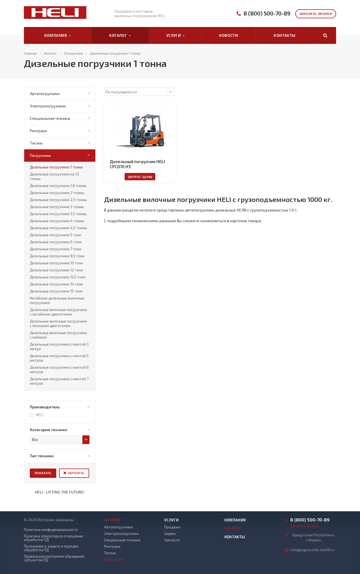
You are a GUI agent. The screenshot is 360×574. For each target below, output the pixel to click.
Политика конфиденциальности (51, 530)
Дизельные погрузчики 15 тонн (56, 291)
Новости (228, 35)
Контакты (284, 35)
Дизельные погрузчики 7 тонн (55, 249)
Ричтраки (38, 130)
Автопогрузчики (45, 93)
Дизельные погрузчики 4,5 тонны (58, 228)
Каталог (119, 35)
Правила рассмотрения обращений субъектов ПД (54, 558)
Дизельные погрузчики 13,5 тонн (58, 277)
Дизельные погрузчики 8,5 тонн (57, 256)
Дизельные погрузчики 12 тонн (56, 270)
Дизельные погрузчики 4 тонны (57, 221)
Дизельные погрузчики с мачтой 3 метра (59, 346)
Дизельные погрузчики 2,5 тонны (58, 199)
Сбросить (76, 473)
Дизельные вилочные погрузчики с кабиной (58, 334)
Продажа (172, 527)
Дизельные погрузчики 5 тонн (55, 235)
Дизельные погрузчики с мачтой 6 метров (59, 369)
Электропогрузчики (48, 105)
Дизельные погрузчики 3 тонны (57, 206)
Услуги (174, 35)
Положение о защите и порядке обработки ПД (51, 548)
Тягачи (36, 143)
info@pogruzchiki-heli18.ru (312, 550)
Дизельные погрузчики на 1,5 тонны (54, 176)
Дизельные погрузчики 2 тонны (57, 192)
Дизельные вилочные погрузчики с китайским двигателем (58, 311)
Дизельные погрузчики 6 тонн (56, 242)
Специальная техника (50, 118)
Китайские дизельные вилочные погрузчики (57, 300)
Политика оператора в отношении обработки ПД (53, 538)
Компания (56, 35)
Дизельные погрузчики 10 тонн (56, 263)
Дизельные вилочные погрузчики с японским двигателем (58, 323)
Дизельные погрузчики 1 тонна (56, 167)
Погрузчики (40, 155)
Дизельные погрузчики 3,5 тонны (58, 213)
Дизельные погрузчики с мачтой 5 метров (59, 358)
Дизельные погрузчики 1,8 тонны (58, 185)
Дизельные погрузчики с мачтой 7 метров (59, 381)
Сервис (170, 533)
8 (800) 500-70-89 (267, 13)
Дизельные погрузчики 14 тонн (56, 284)
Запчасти (172, 540)
